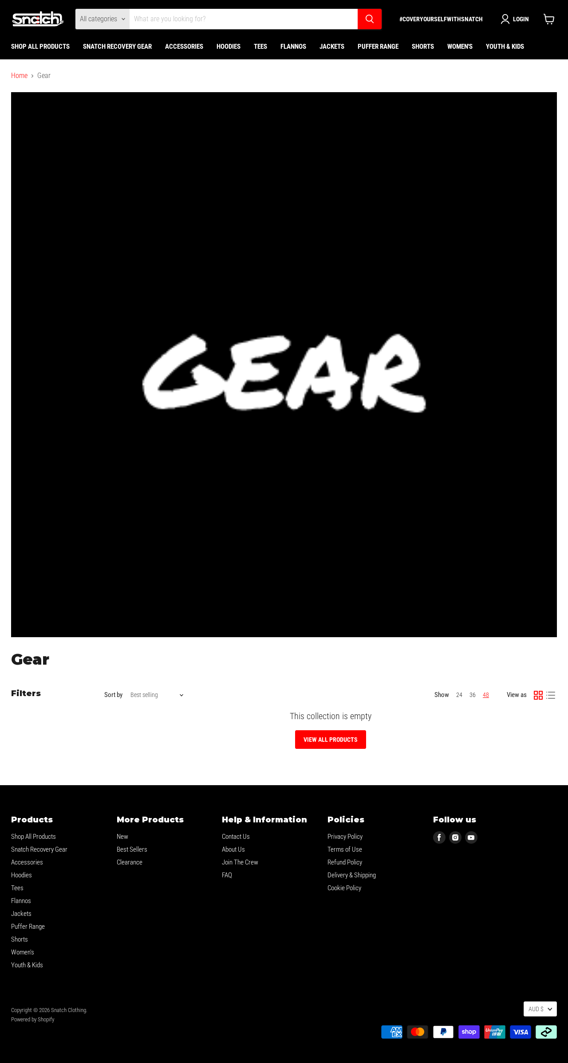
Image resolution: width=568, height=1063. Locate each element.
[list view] (550, 695)
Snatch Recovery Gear (117, 47)
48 (486, 694)
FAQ (227, 875)
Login (521, 19)
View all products (331, 739)
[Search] (370, 19)
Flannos (293, 47)
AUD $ (536, 1008)
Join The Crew (240, 862)
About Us (233, 849)
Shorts (423, 47)
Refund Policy (344, 862)
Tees (260, 47)
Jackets (332, 47)
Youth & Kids (505, 47)
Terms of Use (344, 849)
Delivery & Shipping (351, 875)
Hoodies (229, 47)
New (122, 837)
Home (19, 76)
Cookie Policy (344, 888)
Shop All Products (40, 47)
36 (472, 694)
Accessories (184, 47)
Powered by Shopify (32, 1019)
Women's (460, 47)
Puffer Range (378, 47)
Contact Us (236, 837)
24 (459, 694)
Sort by (113, 695)
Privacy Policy (345, 837)
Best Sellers (132, 849)
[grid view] (538, 695)
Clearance (129, 862)
